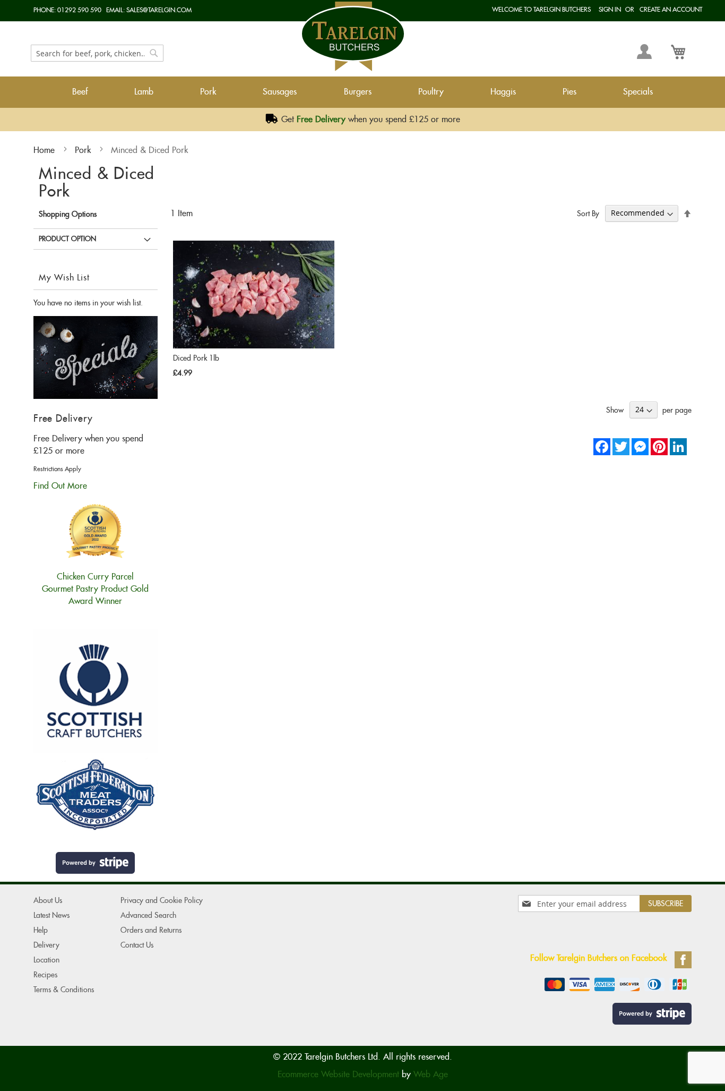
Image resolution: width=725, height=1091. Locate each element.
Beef (80, 91)
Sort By (588, 213)
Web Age (430, 1074)
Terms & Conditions (63, 989)
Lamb (143, 91)
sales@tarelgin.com (159, 10)
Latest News (51, 915)
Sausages (280, 91)
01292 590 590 (79, 10)
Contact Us (136, 945)
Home (45, 150)
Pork (208, 91)
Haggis (503, 91)
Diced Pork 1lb (196, 358)
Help (40, 930)
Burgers (358, 91)
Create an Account (671, 9)
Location (46, 960)
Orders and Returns (151, 930)
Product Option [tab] (67, 238)
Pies (569, 91)
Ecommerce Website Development (338, 1074)
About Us (47, 900)
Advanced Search (148, 915)
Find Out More (60, 485)
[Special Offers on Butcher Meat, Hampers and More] (95, 396)
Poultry (431, 91)
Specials (638, 91)
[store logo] (353, 36)
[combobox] (97, 53)
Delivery (46, 945)
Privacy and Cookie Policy (161, 900)
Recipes (45, 974)
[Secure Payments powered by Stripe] (95, 863)
